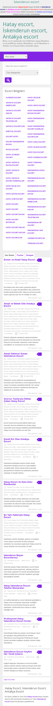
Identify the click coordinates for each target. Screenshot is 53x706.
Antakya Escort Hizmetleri (15, 263)
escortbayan (8, 283)
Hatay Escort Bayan (15, 214)
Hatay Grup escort (36, 105)
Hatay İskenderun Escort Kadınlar (15, 414)
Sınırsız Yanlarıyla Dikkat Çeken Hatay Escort (17, 400)
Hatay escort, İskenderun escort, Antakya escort (25, 30)
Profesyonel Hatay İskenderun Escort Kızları (17, 619)
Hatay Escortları (14, 238)
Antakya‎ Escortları (15, 126)
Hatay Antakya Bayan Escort (18, 314)
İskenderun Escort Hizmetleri (31, 331)
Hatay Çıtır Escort (14, 199)
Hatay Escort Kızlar (15, 227)
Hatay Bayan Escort (15, 194)
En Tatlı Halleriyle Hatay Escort (17, 516)
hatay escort (25, 560)
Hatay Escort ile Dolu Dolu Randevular (18, 483)
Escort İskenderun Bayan (25, 520)
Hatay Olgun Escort (37, 147)
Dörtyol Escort (13, 131)
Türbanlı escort (35, 243)
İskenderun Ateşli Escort (31, 326)
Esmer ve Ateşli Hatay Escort (19, 259)
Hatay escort (12, 204)
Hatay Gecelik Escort (18, 321)
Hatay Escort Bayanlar (30, 273)
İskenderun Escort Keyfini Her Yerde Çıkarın (18, 652)
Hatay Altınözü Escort (16, 268)
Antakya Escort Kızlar (32, 263)
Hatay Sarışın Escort (37, 157)
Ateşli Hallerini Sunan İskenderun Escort (15, 354)
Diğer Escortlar (9, 680)
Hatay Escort (12, 209)
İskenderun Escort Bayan (12, 281)
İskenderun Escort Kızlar (29, 281)
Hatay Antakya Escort (16, 271)
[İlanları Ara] (8, 80)
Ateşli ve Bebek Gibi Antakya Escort (19, 304)
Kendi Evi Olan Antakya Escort (16, 440)
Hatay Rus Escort (36, 152)
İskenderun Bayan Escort (18, 278)
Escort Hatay (12, 137)
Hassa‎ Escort (12, 150)
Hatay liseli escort (36, 142)
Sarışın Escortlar (36, 238)
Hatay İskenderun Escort (12, 276)
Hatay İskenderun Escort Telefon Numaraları (17, 586)
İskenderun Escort (37, 186)
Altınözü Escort (13, 98)
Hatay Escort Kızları (15, 233)
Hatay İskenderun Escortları (30, 528)
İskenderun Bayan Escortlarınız (13, 556)
